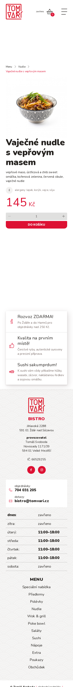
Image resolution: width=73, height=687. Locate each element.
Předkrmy (36, 594)
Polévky (36, 601)
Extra (36, 652)
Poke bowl (36, 623)
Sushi (36, 638)
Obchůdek (36, 667)
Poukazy (36, 659)
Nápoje (36, 645)
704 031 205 (25, 490)
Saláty (36, 630)
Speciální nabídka (36, 587)
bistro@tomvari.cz (32, 501)
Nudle (36, 608)
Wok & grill (36, 616)
